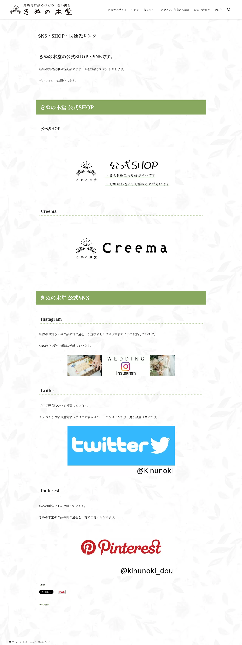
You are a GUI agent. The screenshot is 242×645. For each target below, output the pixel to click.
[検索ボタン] (229, 9)
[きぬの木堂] (41, 9)
